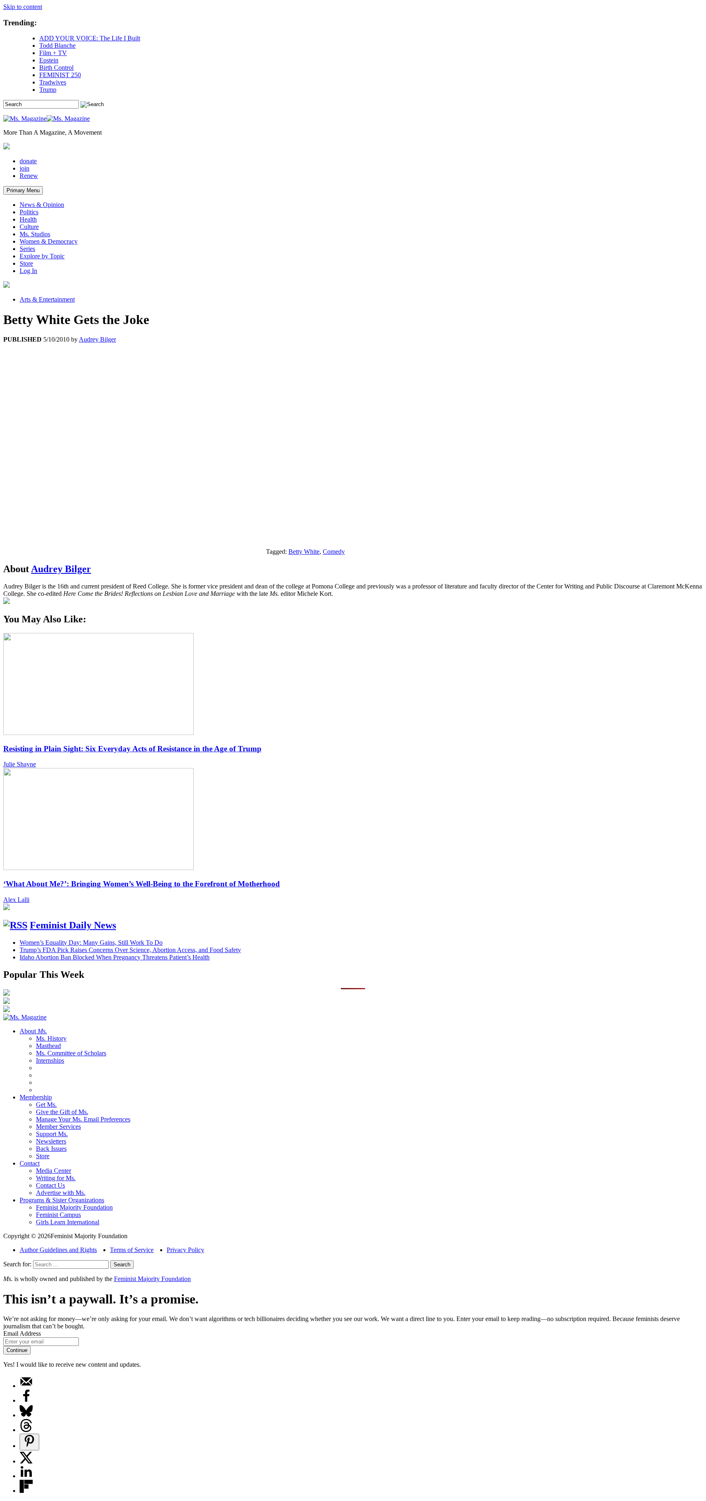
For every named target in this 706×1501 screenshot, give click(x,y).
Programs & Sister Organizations (62, 1200)
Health (28, 219)
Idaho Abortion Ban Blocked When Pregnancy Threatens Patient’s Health (115, 957)
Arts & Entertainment (47, 299)
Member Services (58, 1126)
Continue (17, 1350)
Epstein (48, 60)
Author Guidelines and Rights (58, 1249)
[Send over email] (26, 1385)
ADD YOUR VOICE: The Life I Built (89, 38)
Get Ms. (46, 1104)
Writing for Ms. (56, 1178)
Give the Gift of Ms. (62, 1111)
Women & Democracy (49, 241)
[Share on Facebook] (26, 1400)
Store (26, 263)
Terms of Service (132, 1249)
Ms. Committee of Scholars (71, 1053)
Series (27, 248)
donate (28, 161)
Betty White (303, 551)
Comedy (334, 551)
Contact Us (50, 1185)
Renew (29, 175)
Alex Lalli (16, 899)
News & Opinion (42, 204)
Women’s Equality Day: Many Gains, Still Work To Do (91, 942)
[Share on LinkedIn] (26, 1475)
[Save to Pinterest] (29, 1442)
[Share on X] (26, 1461)
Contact (30, 1163)
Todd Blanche (57, 45)
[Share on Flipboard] (26, 1490)
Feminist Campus (58, 1214)
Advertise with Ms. (60, 1192)
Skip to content (22, 6)
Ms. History (51, 1038)
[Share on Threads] (26, 1429)
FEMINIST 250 (60, 74)
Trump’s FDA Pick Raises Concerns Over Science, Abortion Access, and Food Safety (130, 949)
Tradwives (52, 82)
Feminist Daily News (73, 925)
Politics (29, 212)
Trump (47, 89)
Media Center (53, 1170)
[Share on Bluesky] (26, 1415)
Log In (28, 270)
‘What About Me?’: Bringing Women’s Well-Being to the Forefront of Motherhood (141, 883)
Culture (29, 226)
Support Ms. (52, 1133)
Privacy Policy (185, 1249)
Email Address (22, 1333)
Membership (36, 1097)
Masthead (48, 1045)
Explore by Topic (42, 256)
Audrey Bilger (97, 339)
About (33, 1031)
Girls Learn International (67, 1222)
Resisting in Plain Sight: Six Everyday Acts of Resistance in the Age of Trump (132, 748)
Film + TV (53, 52)
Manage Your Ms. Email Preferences (83, 1119)
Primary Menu (23, 190)
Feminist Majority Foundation (74, 1207)
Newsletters (51, 1141)
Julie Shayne (19, 764)
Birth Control (56, 67)
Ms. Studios (35, 234)
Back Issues (51, 1148)
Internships (50, 1060)
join (24, 168)
